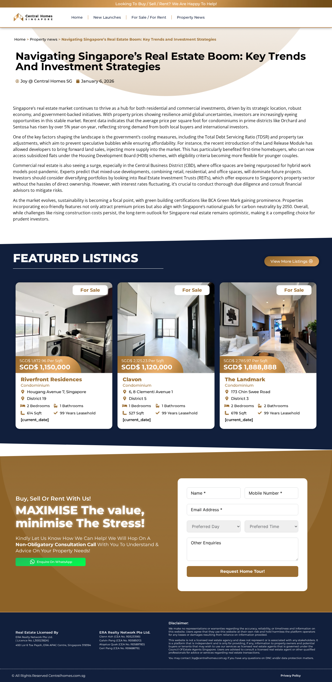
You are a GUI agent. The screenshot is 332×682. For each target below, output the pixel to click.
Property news (43, 39)
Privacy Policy (291, 675)
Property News (191, 17)
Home (77, 17)
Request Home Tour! (242, 571)
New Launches (107, 17)
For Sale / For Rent (149, 17)
